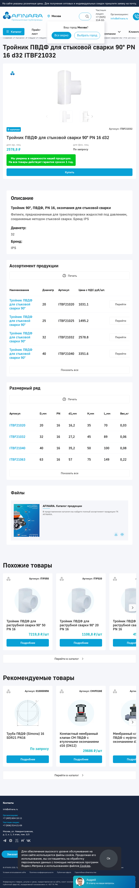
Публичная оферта (64, 872)
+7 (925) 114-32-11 (101, 20)
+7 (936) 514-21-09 (12, 825)
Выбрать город (87, 35)
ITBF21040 (17, 448)
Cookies (84, 866)
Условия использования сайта (14, 872)
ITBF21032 (17, 437)
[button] (54, 16)
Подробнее (27, 643)
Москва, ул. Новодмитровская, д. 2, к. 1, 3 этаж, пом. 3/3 (18, 833)
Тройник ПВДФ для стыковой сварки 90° (20, 304)
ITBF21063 (17, 459)
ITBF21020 (17, 425)
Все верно (61, 35)
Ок (108, 858)
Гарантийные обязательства (85, 872)
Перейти (120, 304)
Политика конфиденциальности (41, 872)
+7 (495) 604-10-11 (12, 818)
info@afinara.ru (119, 18)
